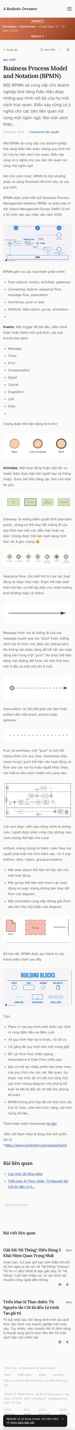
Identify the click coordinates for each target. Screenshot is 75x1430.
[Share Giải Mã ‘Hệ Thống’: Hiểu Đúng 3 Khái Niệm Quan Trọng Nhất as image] (60, 1284)
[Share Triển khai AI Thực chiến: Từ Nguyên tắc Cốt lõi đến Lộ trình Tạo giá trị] (67, 1342)
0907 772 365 (12, 1402)
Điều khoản (28, 1411)
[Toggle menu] (69, 9)
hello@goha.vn (58, 1398)
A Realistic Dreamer (20, 8)
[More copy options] (60, 49)
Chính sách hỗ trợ (64, 1414)
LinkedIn (58, 1374)
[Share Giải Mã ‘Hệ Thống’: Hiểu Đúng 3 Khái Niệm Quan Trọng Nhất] (67, 1284)
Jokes (42, 1374)
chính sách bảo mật (22, 1422)
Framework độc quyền (44, 132)
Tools (7, 1374)
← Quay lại (10, 49)
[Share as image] (68, 49)
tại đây (52, 1124)
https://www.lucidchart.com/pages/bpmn (36, 1145)
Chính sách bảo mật (9, 1414)
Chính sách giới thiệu (44, 1414)
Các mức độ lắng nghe (25, 1174)
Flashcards (24, 1374)
